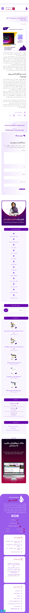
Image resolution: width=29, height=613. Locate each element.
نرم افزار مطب (13, 428)
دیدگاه (23, 150)
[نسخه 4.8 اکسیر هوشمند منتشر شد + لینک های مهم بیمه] (14, 325)
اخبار (10, 115)
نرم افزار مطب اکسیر (18, 112)
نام (24, 167)
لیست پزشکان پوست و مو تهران (13, 430)
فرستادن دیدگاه (22, 189)
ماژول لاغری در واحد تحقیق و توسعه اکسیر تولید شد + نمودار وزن (13, 565)
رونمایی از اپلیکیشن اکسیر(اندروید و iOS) (13, 390)
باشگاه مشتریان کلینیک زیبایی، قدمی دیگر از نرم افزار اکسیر (14, 575)
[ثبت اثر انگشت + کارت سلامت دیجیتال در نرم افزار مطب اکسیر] (14, 341)
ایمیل (23, 174)
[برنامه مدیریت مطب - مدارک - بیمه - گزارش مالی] (27, 8)
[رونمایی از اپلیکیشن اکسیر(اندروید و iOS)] (14, 385)
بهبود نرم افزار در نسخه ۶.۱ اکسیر (13, 569)
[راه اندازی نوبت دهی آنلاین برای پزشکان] (14, 357)
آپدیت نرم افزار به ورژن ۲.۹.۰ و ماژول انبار (14, 376)
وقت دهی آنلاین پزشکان (13, 426)
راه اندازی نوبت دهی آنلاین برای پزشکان (14, 362)
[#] (18, 516)
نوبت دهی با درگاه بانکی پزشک (13, 567)
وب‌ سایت (22, 182)
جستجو (6, 310)
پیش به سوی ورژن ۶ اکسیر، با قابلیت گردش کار (14, 572)
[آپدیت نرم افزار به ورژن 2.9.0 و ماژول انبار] (14, 371)
